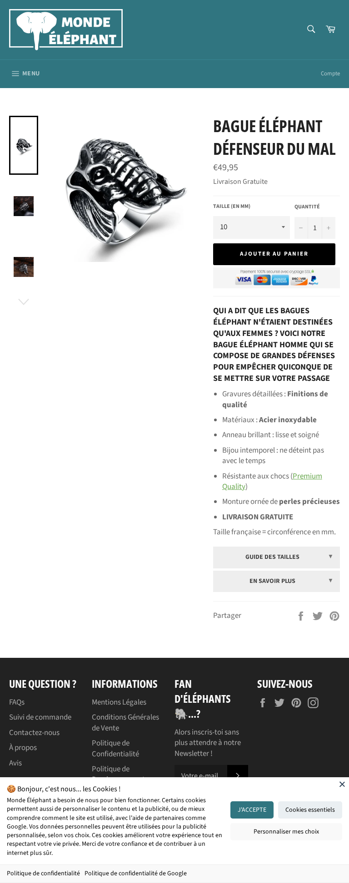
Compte (330, 73)
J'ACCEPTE (252, 809)
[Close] (342, 784)
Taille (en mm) (231, 206)
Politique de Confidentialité (115, 748)
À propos (23, 747)
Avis (15, 763)
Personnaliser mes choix (286, 831)
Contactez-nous (34, 732)
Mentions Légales (119, 702)
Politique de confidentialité (43, 873)
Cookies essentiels (310, 809)
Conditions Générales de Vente (125, 722)
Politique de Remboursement (118, 774)
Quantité (307, 207)
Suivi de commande (40, 717)
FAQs (17, 702)
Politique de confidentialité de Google (136, 873)
